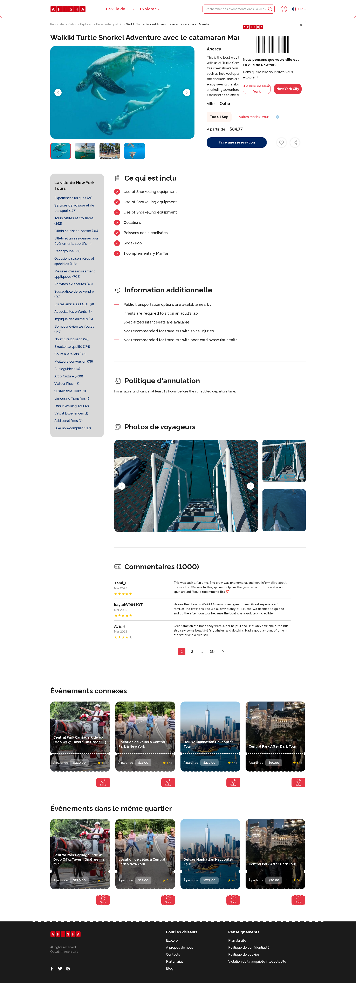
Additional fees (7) (68, 421)
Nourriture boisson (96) (71, 339)
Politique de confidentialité (248, 947)
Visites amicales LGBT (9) (74, 304)
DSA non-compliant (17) (72, 428)
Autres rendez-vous (254, 117)
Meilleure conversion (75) (73, 361)
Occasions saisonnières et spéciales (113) (74, 261)
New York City (287, 89)
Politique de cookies (244, 954)
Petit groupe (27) (67, 251)
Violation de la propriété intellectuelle (257, 961)
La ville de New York (257, 88)
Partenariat (174, 961)
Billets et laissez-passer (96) (76, 231)
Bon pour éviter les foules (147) (74, 329)
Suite (103, 784)
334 (212, 652)
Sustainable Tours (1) (70, 391)
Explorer (148, 9)
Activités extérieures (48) (73, 284)
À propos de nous (179, 947)
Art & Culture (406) (68, 376)
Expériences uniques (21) (73, 198)
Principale (57, 24)
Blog (169, 968)
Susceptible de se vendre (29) (74, 294)
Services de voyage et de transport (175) (74, 208)
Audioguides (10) (67, 369)
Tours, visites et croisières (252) (74, 220)
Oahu (72, 24)
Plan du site (237, 940)
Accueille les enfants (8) (73, 312)
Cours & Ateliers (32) (69, 354)
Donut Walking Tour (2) (71, 406)
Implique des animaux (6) (73, 319)
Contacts (173, 954)
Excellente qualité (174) (72, 347)
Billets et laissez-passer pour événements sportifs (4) (76, 241)
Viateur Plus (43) (66, 384)
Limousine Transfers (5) (72, 398)
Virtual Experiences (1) (71, 413)
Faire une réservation (237, 142)
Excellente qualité (109, 24)
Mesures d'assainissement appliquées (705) (74, 274)
